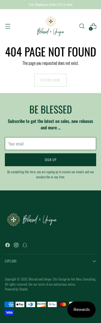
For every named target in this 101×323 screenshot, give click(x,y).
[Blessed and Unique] (50, 26)
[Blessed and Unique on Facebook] (8, 245)
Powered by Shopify (16, 289)
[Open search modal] (81, 26)
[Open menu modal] (7, 26)
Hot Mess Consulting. (83, 279)
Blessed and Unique (40, 279)
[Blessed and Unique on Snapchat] (25, 245)
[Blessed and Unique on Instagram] (16, 245)
